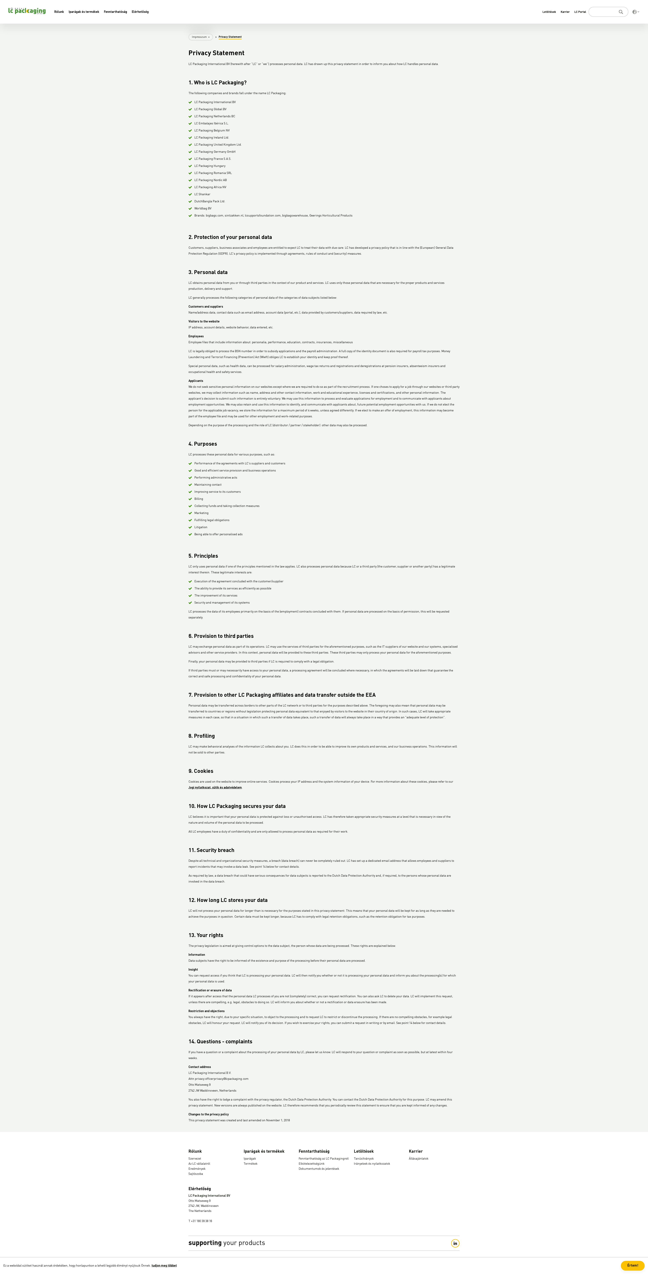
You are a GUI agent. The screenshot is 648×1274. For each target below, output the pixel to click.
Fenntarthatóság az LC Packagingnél (324, 1158)
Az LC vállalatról (199, 1163)
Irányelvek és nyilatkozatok (372, 1163)
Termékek (251, 1163)
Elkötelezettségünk (312, 1163)
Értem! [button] (632, 1265)
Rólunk (59, 11)
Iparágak (250, 1158)
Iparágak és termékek (84, 11)
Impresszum (199, 37)
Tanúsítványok (364, 1158)
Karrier (565, 12)
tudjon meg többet (164, 1265)
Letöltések (549, 12)
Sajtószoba (195, 1173)
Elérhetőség (140, 11)
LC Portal (580, 12)
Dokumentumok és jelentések (319, 1168)
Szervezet (194, 1158)
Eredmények (197, 1168)
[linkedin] (455, 1243)
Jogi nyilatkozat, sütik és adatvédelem (215, 787)
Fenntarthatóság (115, 11)
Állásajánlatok (418, 1158)
